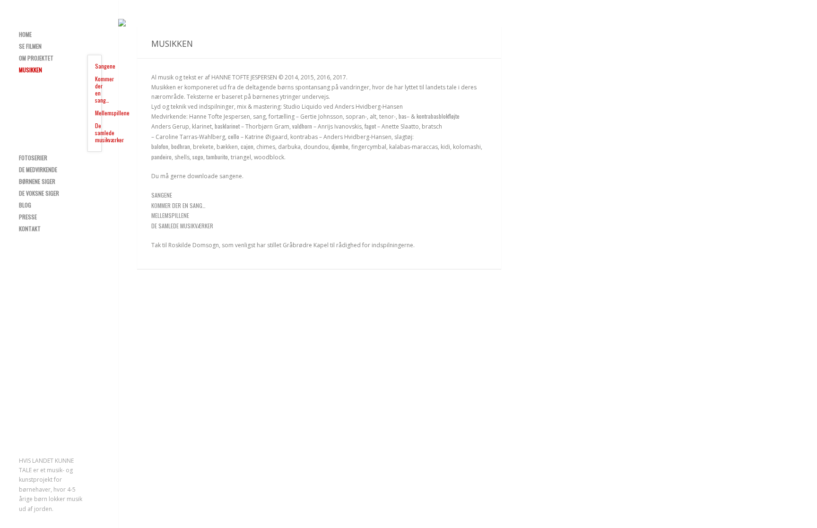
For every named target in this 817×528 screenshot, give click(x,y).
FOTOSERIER (33, 158)
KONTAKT (30, 229)
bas (403, 116)
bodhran (180, 146)
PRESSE (28, 217)
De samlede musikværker (98, 132)
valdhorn (302, 126)
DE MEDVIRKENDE (38, 169)
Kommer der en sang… (98, 89)
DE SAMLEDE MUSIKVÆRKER (182, 226)
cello (233, 136)
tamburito (217, 157)
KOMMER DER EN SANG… (178, 205)
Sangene (98, 65)
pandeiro (161, 157)
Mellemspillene (98, 112)
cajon (247, 146)
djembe (339, 146)
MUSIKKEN (30, 70)
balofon (159, 146)
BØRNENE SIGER (37, 181)
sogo (197, 157)
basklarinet (227, 126)
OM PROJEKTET (36, 58)
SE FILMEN (30, 46)
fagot (371, 126)
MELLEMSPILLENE (170, 215)
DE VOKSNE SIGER (39, 193)
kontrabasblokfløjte (438, 116)
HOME (25, 34)
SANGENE (161, 195)
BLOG (25, 205)
